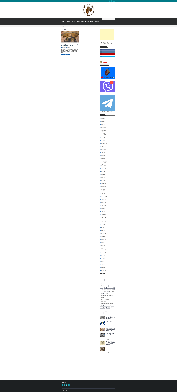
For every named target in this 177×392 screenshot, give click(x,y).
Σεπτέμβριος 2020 (103, 221)
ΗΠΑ (101, 291)
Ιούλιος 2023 (103, 171)
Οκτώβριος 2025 (103, 131)
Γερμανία (102, 281)
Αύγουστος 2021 (103, 205)
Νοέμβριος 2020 (103, 218)
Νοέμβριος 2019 (103, 236)
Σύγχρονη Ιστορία (103, 307)
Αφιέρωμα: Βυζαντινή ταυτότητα (95, 21)
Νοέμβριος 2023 (103, 165)
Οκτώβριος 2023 (103, 167)
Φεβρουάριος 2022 (104, 196)
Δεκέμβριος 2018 (103, 252)
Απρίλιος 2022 (103, 193)
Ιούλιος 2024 (103, 153)
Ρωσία (109, 305)
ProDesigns (113, 390)
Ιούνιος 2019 (103, 243)
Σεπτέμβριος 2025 (103, 133)
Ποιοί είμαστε (64, 23)
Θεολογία (105, 291)
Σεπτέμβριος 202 (103, 270)
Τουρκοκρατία (103, 309)
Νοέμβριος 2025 (103, 130)
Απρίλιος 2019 (103, 246)
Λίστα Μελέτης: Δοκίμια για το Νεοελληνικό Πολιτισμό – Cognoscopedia (110, 329)
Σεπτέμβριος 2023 (103, 168)
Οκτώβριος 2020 (103, 220)
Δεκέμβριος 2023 (103, 164)
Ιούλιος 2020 (103, 224)
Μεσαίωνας (102, 297)
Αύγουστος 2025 (103, 134)
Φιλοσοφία (68, 21)
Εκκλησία (109, 287)
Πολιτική (106, 305)
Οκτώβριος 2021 (103, 202)
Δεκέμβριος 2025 (103, 128)
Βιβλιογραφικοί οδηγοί (85, 21)
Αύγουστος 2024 (103, 152)
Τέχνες (109, 307)
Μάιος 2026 (103, 121)
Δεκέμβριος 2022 (103, 181)
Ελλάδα (113, 287)
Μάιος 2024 (103, 156)
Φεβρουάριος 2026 (104, 125)
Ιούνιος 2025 (103, 137)
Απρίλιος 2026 (103, 122)
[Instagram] (111, 1)
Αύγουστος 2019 (103, 240)
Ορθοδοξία (111, 303)
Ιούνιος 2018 (103, 261)
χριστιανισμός (111, 313)
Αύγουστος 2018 (103, 258)
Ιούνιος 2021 (103, 208)
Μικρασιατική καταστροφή (105, 299)
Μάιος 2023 (103, 174)
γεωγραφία (78, 21)
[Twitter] (114, 1)
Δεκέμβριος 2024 (103, 146)
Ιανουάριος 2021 (103, 215)
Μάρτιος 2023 (103, 177)
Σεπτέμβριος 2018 (103, 257)
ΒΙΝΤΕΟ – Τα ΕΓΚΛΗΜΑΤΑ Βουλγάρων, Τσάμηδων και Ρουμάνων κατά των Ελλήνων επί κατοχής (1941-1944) (110, 336)
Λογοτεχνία (73, 21)
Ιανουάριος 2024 (103, 162)
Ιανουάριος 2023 (103, 180)
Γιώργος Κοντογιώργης (104, 285)
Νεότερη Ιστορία (103, 301)
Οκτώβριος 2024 (103, 149)
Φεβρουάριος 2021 (104, 214)
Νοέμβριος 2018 (103, 254)
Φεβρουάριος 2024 (104, 161)
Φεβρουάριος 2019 (104, 249)
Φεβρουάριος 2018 (104, 267)
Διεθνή (102, 287)
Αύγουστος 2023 (103, 170)
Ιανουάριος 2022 (103, 198)
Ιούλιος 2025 (103, 136)
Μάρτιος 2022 (103, 195)
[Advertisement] (107, 34)
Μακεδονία (111, 295)
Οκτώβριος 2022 (103, 184)
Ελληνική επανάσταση (110, 289)
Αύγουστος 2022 (103, 187)
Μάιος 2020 (103, 227)
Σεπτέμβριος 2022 (103, 186)
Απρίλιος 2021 (103, 211)
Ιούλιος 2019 (103, 242)
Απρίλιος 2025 (103, 140)
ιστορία (102, 313)
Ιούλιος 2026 (103, 118)
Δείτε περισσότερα (65, 54)
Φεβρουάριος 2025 (104, 143)
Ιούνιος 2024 (103, 155)
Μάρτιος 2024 (103, 159)
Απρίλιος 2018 (103, 264)
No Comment (74, 47)
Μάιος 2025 (103, 139)
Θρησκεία (109, 291)
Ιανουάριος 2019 (103, 251)
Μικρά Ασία (107, 297)
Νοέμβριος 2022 (103, 183)
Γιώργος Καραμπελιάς (104, 283)
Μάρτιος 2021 (103, 212)
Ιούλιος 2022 (103, 189)
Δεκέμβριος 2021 (103, 199)
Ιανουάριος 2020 (103, 233)
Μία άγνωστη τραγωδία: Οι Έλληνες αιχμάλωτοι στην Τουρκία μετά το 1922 (110, 317)
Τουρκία (112, 307)
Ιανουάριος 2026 (103, 127)
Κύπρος (102, 293)
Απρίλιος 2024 (103, 158)
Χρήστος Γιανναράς (104, 311)
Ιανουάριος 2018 (103, 268)
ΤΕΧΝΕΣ (63, 21)
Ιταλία (113, 291)
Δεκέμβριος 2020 (103, 217)
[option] (80, 0)
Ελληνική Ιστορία (103, 289)
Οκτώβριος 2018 (103, 255)
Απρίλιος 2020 (103, 229)
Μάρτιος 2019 (103, 248)
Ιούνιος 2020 (103, 226)
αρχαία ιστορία (110, 311)
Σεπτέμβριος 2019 (103, 239)
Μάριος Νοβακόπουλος (104, 295)
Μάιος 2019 (103, 245)
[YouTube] (113, 1)
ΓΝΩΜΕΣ (68, 47)
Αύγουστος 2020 (103, 223)
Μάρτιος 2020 (103, 230)
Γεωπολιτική (107, 281)
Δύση (105, 287)
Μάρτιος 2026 (103, 124)
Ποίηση (102, 305)
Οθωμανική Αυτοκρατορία (105, 303)
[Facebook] (109, 1)
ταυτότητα (106, 313)
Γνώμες (110, 285)
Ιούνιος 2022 (103, 190)
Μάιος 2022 (103, 192)
